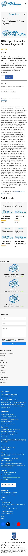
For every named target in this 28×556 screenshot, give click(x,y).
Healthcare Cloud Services (7, 429)
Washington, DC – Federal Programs (11, 477)
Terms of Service (13, 340)
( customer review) (11, 49)
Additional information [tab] (14, 99)
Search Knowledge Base (7, 513)
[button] (24, 14)
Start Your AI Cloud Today (8, 484)
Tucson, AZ (2, 370)
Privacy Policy (5, 340)
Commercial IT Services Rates (8, 495)
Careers (3, 497)
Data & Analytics (5, 433)
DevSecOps (17, 429)
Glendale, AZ (3, 367)
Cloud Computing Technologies (10, 91)
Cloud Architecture (13, 433)
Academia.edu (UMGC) (7, 511)
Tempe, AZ (2, 360)
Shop (2, 518)
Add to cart (9, 77)
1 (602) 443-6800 (7, 474)
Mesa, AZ (2, 358)
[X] (8, 524)
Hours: (3, 452)
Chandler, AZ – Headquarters (7, 353)
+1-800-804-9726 (8, 460)
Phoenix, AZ (3, 355)
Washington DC (20, 86)
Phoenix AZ (15, 86)
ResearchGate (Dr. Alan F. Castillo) (10, 508)
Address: (3, 446)
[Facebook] (3, 524)
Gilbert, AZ (2, 365)
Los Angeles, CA (4, 377)
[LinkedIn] (13, 524)
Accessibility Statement (14, 545)
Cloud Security (11, 431)
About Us (3, 499)
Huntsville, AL (3, 375)
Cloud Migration (4, 434)
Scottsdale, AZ (3, 362)
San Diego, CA (3, 379)
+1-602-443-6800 (15, 458)
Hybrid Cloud (12, 434)
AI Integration (4, 431)
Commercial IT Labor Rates (8, 88)
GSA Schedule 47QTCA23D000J (9, 492)
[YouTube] (18, 524)
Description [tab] (4, 99)
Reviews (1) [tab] (4, 101)
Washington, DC (4, 372)
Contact (3, 516)
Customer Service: (5, 458)
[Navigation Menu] (25, 4)
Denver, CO (3, 382)
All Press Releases (6, 502)
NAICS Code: (4, 463)
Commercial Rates (8, 86)
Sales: (2, 460)
